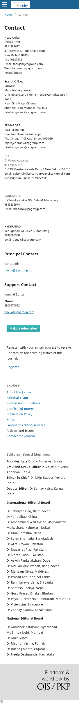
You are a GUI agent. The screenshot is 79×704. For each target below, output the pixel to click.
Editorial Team (17, 398)
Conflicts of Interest (21, 409)
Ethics (11, 419)
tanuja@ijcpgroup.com (19, 270)
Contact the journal (21, 436)
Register (13, 367)
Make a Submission (23, 328)
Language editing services (26, 425)
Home (8, 14)
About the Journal (19, 392)
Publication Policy (19, 414)
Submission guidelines (23, 403)
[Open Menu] (4, 4)
